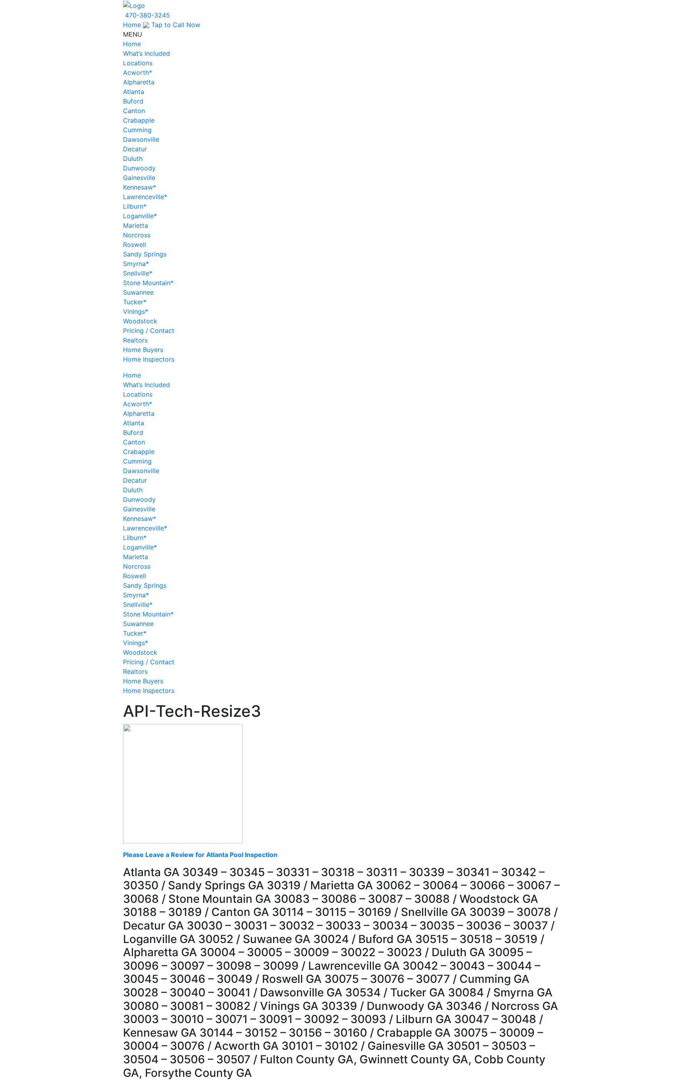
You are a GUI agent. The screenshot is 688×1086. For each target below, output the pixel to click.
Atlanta (133, 92)
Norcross (136, 235)
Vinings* (135, 311)
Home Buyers (143, 350)
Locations (137, 63)
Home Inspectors (148, 359)
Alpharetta (138, 82)
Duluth (133, 158)
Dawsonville (141, 139)
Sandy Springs (144, 254)
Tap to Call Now (174, 25)
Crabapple (138, 120)
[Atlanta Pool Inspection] (134, 5)
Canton (134, 111)
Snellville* (137, 273)
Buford (133, 101)
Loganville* (140, 216)
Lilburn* (135, 206)
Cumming (137, 130)
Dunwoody (139, 168)
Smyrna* (136, 264)
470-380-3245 (147, 15)
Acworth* (137, 72)
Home (132, 25)
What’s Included (146, 53)
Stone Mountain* (148, 283)
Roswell (134, 245)
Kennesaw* (139, 187)
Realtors (135, 340)
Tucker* (135, 302)
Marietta (135, 225)
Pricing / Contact (148, 331)
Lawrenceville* (145, 197)
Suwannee (138, 292)
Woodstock (140, 321)
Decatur (135, 149)
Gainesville (139, 178)
